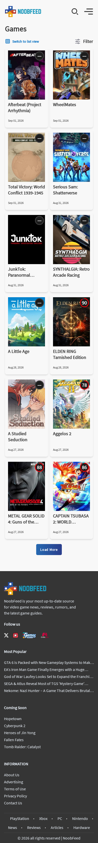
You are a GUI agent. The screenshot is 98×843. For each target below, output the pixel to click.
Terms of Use (15, 788)
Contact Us (13, 802)
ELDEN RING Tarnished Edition (69, 354)
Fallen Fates (14, 739)
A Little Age (18, 351)
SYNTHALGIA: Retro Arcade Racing (71, 272)
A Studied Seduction (17, 436)
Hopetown (13, 718)
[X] (6, 635)
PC (60, 818)
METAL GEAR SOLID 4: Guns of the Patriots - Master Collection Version (26, 519)
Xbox (43, 818)
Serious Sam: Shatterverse (65, 190)
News (12, 827)
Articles (57, 827)
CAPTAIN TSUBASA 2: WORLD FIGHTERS (71, 519)
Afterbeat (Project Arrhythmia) (24, 107)
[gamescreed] (29, 635)
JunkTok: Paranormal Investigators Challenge (20, 272)
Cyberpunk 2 (14, 725)
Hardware (81, 827)
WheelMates (64, 104)
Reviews (34, 827)
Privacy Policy (15, 795)
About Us (11, 774)
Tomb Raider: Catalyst (22, 746)
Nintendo (80, 818)
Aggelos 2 (62, 433)
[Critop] (44, 635)
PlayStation (19, 818)
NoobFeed (71, 837)
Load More (49, 549)
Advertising (13, 781)
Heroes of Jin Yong (19, 732)
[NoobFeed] (23, 11)
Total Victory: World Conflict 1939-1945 (26, 190)
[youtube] (16, 635)
